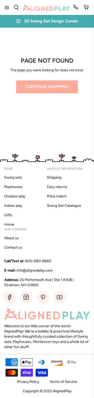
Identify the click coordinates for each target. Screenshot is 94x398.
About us (11, 238)
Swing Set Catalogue (64, 205)
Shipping (54, 177)
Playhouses (13, 187)
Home (9, 224)
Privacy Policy (28, 381)
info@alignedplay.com (34, 270)
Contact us (13, 247)
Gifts (8, 215)
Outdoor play (14, 196)
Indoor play (13, 205)
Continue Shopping (47, 86)
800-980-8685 (38, 261)
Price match (57, 196)
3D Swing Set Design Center (51, 21)
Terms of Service (63, 381)
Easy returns (57, 187)
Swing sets (13, 177)
